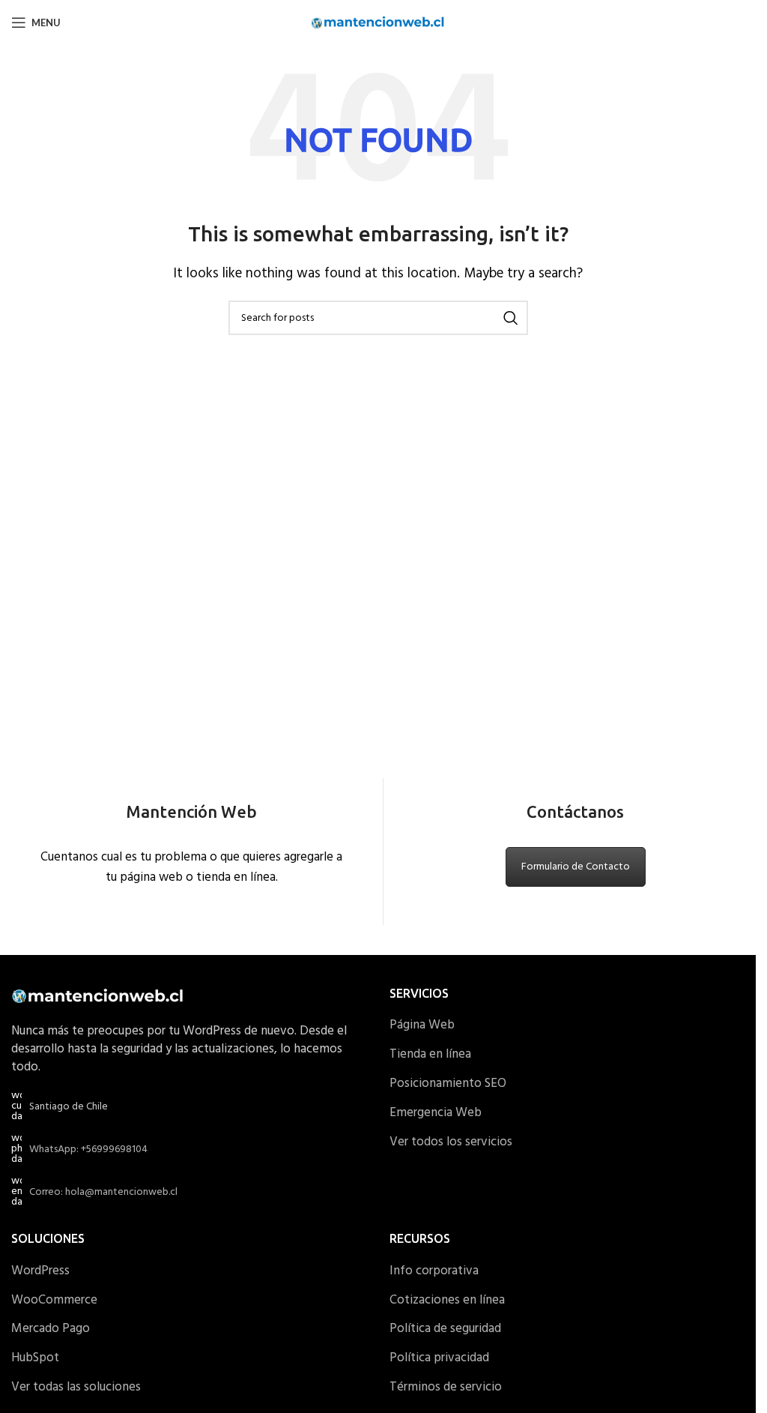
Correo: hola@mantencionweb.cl (103, 1192)
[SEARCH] (511, 318)
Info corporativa (434, 1271)
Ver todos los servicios (450, 1142)
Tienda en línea (430, 1055)
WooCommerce (54, 1301)
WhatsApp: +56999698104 (88, 1149)
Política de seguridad (445, 1329)
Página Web (422, 1025)
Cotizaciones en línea (447, 1301)
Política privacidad (439, 1358)
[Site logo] (378, 22)
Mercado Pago (50, 1329)
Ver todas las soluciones (76, 1388)
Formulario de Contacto (575, 867)
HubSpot (35, 1358)
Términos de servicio (445, 1388)
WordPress (40, 1271)
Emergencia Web (435, 1113)
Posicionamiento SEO (447, 1084)
